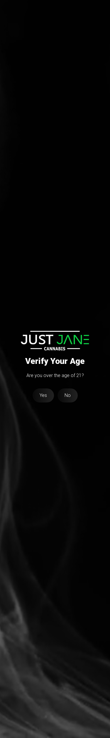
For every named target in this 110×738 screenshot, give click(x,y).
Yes (43, 395)
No (68, 395)
